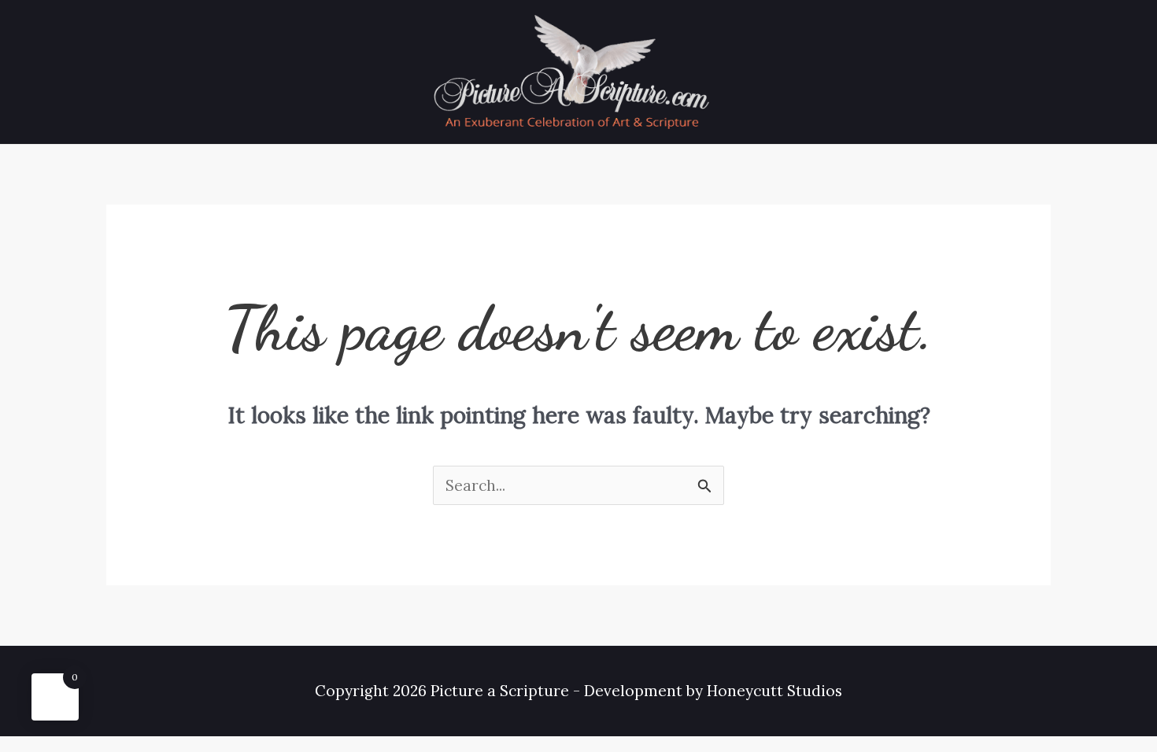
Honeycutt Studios (774, 690)
